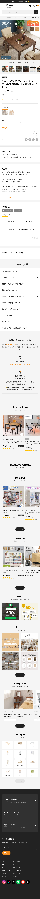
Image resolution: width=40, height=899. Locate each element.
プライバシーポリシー (19, 870)
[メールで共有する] (37, 139)
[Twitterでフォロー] (28, 882)
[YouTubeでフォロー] (23, 882)
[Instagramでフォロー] (4, 882)
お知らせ (4, 861)
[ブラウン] (5, 112)
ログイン (15, 864)
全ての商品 (9, 17)
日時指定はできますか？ (9, 271)
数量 (3, 120)
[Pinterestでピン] (29, 139)
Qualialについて (6, 870)
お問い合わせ (16, 867)
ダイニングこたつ (23, 17)
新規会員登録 (16, 861)
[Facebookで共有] (26, 139)
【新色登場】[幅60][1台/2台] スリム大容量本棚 (13, 571)
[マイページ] (34, 6)
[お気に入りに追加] (36, 133)
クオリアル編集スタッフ (10, 719)
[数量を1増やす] (19, 121)
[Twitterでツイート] (33, 139)
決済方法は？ (6, 322)
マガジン (4, 867)
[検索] (36, 12)
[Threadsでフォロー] (13, 882)
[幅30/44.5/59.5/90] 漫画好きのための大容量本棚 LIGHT (13, 511)
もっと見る (20, 529)
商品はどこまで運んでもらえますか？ (14, 296)
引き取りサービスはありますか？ (12, 309)
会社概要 (15, 876)
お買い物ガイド (6, 873)
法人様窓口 (5, 876)
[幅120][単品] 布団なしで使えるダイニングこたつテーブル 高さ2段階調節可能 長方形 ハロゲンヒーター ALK (13, 441)
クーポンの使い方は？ (9, 315)
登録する (6, 853)
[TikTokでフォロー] (9, 882)
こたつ (15, 17)
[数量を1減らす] (10, 121)
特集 (3, 864)
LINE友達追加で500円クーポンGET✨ (20, 1)
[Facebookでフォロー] (18, 882)
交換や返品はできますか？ (10, 290)
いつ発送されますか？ (9, 277)
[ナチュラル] (12, 112)
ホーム (3, 17)
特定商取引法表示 (17, 873)
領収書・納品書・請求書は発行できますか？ (16, 328)
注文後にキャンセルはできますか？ (13, 284)
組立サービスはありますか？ (11, 303)
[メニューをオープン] (3, 5)
